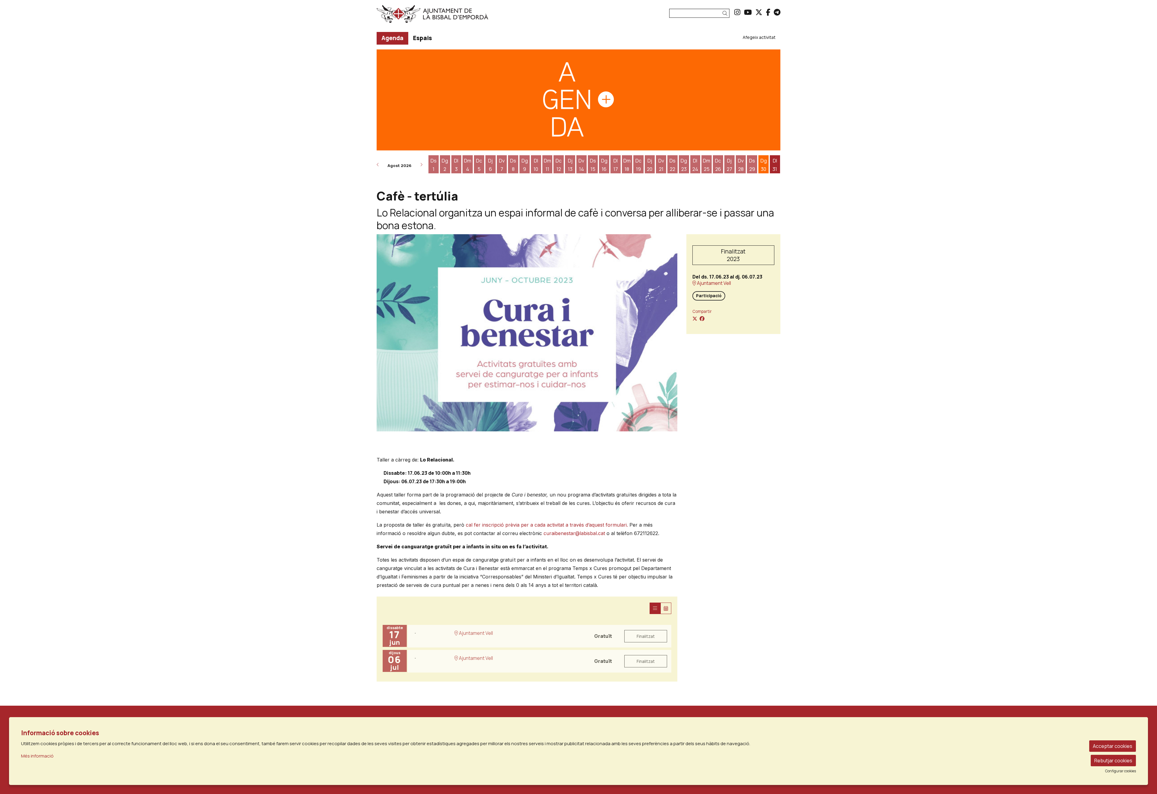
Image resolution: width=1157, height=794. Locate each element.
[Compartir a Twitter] (694, 318)
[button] (726, 13)
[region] (527, 332)
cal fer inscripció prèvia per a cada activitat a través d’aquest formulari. (547, 525)
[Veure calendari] (665, 608)
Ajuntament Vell (713, 283)
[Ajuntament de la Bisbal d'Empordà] (441, 16)
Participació (709, 295)
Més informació (37, 756)
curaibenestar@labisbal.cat (574, 533)
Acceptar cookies (1112, 746)
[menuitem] (737, 12)
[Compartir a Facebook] (702, 318)
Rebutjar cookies (1113, 760)
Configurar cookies (1120, 771)
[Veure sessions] (655, 608)
